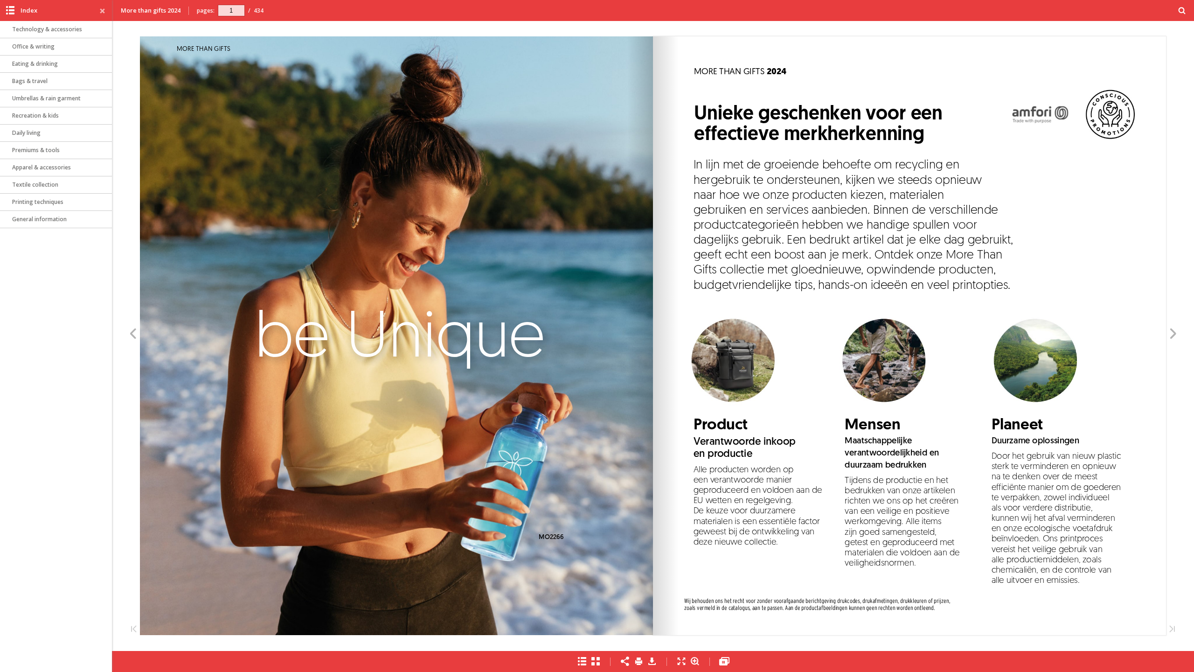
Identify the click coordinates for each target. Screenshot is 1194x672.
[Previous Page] (132, 335)
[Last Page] (1172, 629)
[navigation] (231, 10)
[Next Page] (1173, 335)
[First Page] (134, 629)
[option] (56, 29)
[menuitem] (1182, 10)
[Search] (1182, 11)
